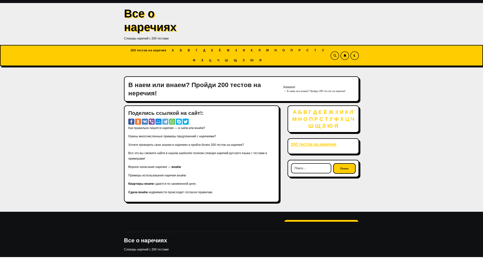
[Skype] (179, 122)
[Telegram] (165, 122)
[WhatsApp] (172, 122)
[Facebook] (131, 122)
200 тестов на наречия (148, 50)
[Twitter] (186, 122)
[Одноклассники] (138, 122)
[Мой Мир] (158, 122)
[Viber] (152, 122)
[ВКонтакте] (145, 122)
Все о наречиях (145, 240)
